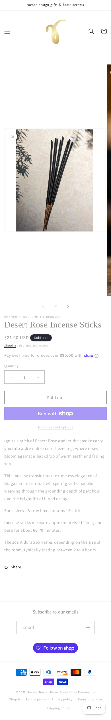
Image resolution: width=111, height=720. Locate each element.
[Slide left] (43, 306)
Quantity (11, 366)
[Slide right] (68, 306)
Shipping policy (58, 708)
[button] (7, 31)
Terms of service (90, 699)
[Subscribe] (88, 627)
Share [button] (16, 566)
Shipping (10, 345)
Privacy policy (62, 699)
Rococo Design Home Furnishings (52, 692)
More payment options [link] (55, 427)
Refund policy (36, 699)
